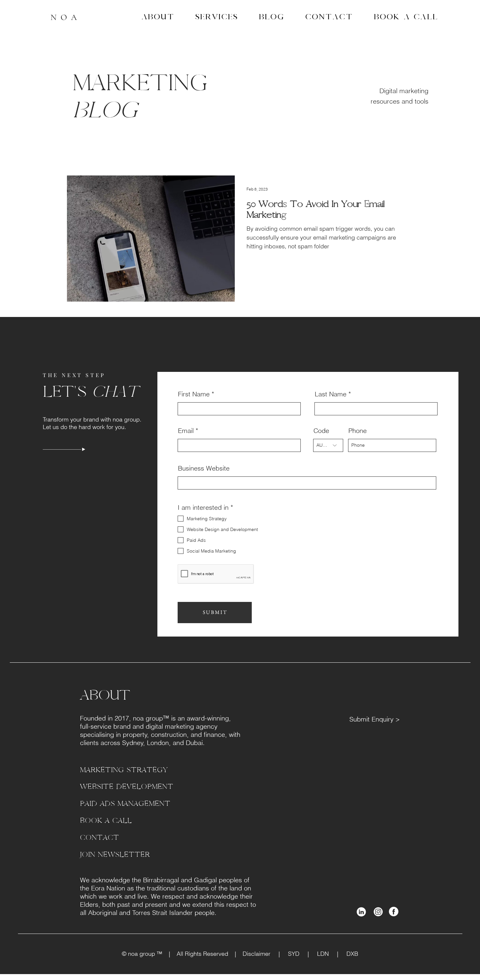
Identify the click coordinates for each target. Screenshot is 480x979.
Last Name (330, 394)
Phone (357, 430)
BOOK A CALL (106, 821)
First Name (194, 394)
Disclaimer (261, 953)
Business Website (204, 468)
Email (186, 430)
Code (321, 430)
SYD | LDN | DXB (319, 953)
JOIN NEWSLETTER (115, 855)
